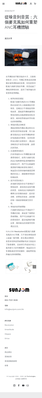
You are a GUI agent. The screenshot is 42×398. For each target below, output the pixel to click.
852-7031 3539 (11, 300)
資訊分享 (8, 38)
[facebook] (19, 385)
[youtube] (23, 385)
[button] (7, 267)
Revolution (19, 231)
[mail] (28, 385)
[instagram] (14, 385)
